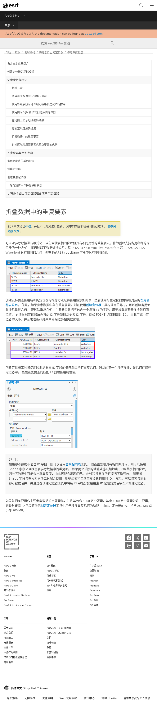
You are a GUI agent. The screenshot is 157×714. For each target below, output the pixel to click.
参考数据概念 (75, 52)
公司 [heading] (6, 618)
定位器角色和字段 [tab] (21, 153)
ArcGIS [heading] (8, 556)
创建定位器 (14, 169)
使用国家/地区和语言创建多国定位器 (34, 112)
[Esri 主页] (11, 5)
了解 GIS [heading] (94, 556)
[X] (137, 537)
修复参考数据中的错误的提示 (29, 96)
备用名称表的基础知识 (20, 161)
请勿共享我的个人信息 (136, 698)
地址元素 (17, 88)
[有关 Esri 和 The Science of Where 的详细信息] (11, 542)
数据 (17, 52)
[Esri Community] (128, 545)
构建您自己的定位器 (51, 52)
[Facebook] (128, 537)
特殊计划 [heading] (51, 618)
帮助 (7, 25)
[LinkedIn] (146, 537)
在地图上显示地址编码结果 (28, 120)
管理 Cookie (109, 698)
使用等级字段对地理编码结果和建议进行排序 (38, 104)
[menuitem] (24, 565)
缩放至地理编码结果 (24, 128)
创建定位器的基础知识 (20, 71)
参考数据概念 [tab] (18, 80)
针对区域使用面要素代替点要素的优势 (34, 144)
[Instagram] (137, 545)
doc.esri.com (94, 33)
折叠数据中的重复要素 (25, 136)
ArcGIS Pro (12, 15)
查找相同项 (73, 464)
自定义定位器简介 (18, 63)
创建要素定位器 (16, 177)
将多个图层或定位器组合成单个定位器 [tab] (34, 193)
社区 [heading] (49, 556)
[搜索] (141, 5)
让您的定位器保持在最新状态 (24, 185)
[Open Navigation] (152, 5)
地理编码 (29, 52)
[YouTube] (146, 545)
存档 (28, 226)
